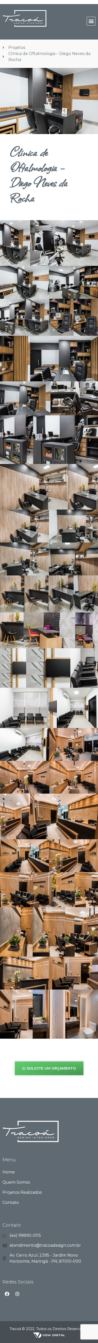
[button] (91, 21)
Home (9, 1172)
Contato (11, 1202)
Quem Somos (16, 1182)
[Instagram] (17, 1293)
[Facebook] (7, 1293)
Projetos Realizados (22, 1192)
